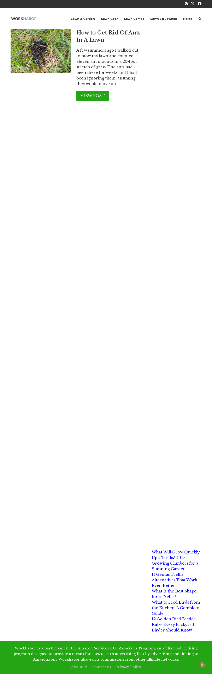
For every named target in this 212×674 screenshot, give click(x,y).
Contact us (101, 667)
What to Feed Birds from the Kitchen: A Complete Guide (176, 608)
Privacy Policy (128, 667)
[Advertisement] (176, 91)
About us (79, 667)
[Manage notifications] (202, 665)
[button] (200, 18)
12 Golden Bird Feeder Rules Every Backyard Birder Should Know (174, 625)
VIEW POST (93, 96)
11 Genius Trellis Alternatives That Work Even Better (174, 580)
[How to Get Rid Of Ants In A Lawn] (41, 51)
